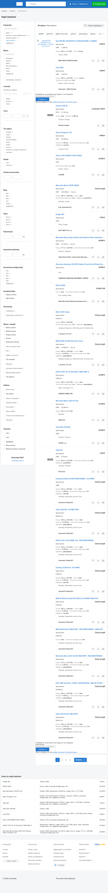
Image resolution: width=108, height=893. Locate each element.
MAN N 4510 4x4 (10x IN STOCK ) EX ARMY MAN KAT (77, 598)
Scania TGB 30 (62, 106)
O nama (5, 849)
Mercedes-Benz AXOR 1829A (67, 185)
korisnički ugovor (71, 102)
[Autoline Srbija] (8, 4)
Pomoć (5, 853)
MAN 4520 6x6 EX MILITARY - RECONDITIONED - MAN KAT (79, 629)
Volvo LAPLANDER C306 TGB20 (69, 155)
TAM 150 (59, 450)
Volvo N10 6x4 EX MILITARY (67, 714)
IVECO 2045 (60, 285)
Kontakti (5, 857)
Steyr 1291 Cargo (63, 312)
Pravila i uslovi (33, 849)
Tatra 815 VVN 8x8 (63, 427)
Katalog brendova (34, 864)
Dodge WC (60, 214)
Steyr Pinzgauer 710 (64, 132)
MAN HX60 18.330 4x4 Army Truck (69, 341)
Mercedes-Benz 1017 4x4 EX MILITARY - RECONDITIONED (79, 656)
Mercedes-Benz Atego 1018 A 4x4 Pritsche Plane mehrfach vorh (81, 237)
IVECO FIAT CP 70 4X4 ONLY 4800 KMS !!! (72, 372)
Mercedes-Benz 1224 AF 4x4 (67, 401)
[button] (98, 61)
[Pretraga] (28, 4)
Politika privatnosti (34, 853)
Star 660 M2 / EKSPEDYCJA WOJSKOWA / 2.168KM (76, 41)
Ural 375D (59, 68)
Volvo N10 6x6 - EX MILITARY (67, 509)
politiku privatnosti (59, 102)
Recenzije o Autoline (35, 860)
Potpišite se (42, 99)
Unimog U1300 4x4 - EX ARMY (68, 567)
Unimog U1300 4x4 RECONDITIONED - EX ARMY (75, 479)
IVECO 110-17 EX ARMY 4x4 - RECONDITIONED (75, 540)
